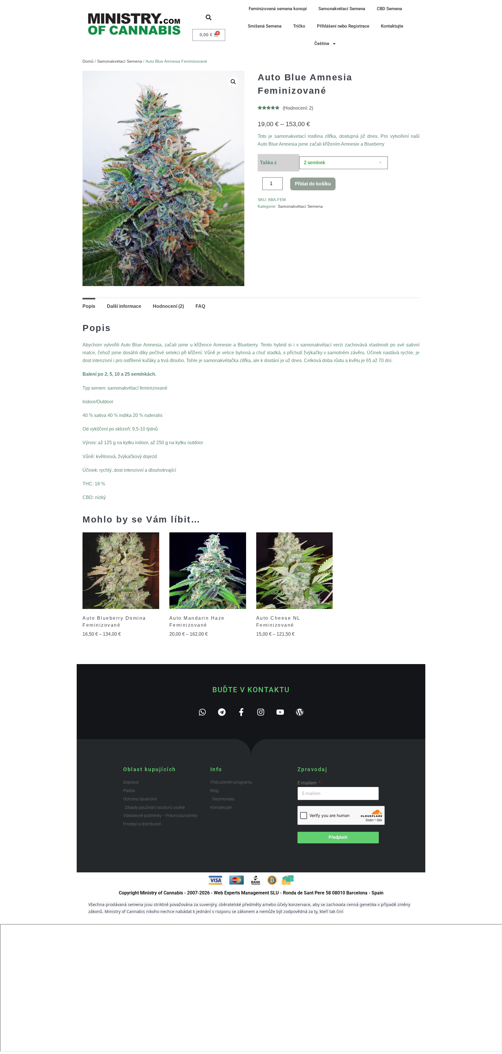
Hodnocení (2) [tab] (168, 306)
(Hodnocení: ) (298, 108)
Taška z (268, 162)
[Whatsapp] (202, 712)
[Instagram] (261, 712)
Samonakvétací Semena (341, 8)
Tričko (299, 26)
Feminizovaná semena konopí (278, 8)
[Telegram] (222, 712)
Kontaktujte (392, 26)
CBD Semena (389, 8)
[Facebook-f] (241, 712)
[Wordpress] (300, 712)
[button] (208, 17)
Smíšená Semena (265, 26)
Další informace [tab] (124, 306)
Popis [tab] (89, 306)
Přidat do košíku (313, 183)
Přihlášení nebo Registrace (343, 26)
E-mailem (307, 783)
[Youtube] (280, 712)
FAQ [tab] (200, 306)
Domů (88, 61)
